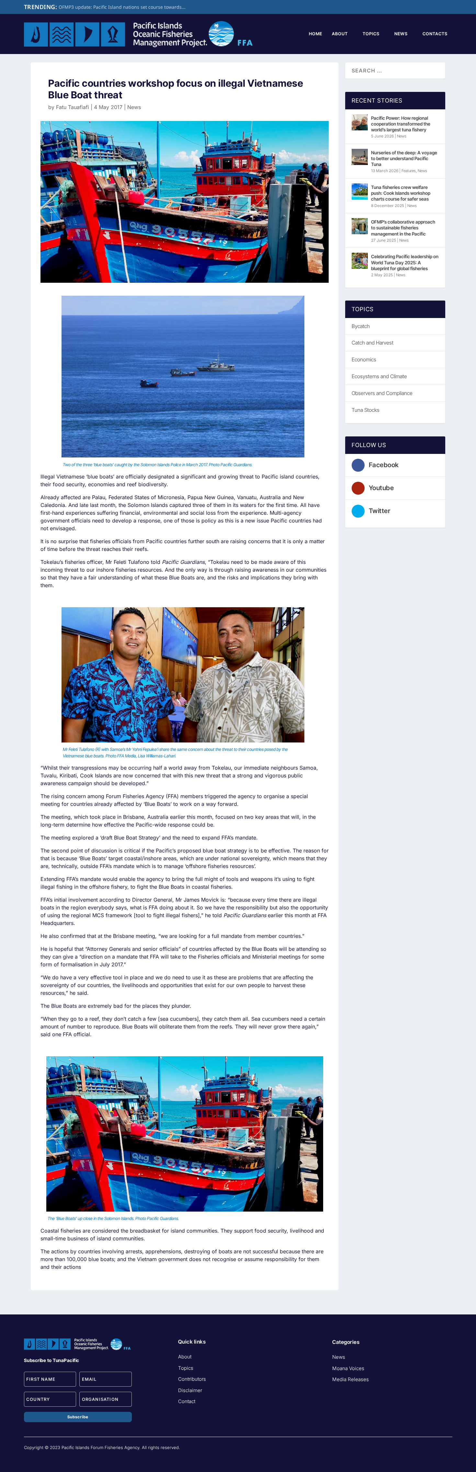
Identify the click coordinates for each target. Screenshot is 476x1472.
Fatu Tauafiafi (72, 107)
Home (315, 33)
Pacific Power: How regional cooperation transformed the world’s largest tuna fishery (400, 123)
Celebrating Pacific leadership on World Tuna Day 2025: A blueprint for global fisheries (404, 262)
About (340, 33)
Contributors (192, 1379)
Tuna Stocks (366, 410)
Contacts (435, 33)
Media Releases (350, 1379)
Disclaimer (190, 1390)
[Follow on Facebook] (421, 1450)
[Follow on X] (447, 1450)
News (401, 33)
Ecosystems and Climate (379, 376)
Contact (186, 1401)
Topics (371, 33)
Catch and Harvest (372, 342)
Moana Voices (348, 1368)
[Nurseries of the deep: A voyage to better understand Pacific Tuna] (360, 157)
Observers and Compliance (382, 393)
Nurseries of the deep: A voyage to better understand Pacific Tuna (404, 158)
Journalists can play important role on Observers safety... (120, 7)
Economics (364, 359)
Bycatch (361, 326)
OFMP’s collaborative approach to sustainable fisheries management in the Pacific (403, 227)
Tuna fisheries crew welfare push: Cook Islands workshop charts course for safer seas (400, 193)
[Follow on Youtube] (434, 1450)
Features (409, 170)
